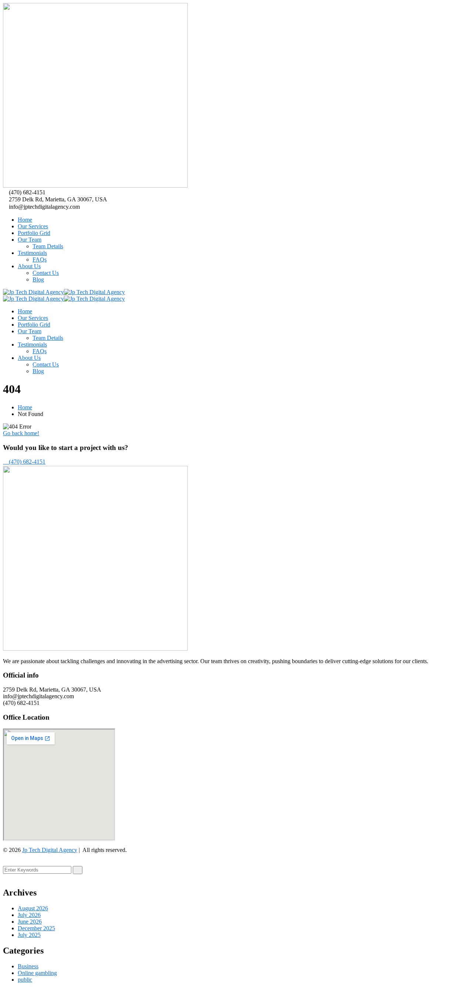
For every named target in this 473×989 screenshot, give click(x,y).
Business (28, 966)
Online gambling (37, 973)
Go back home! (21, 433)
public (25, 979)
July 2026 (29, 915)
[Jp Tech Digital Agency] (33, 292)
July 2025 (29, 935)
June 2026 (30, 921)
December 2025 (36, 928)
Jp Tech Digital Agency (49, 850)
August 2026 (33, 908)
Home (25, 407)
